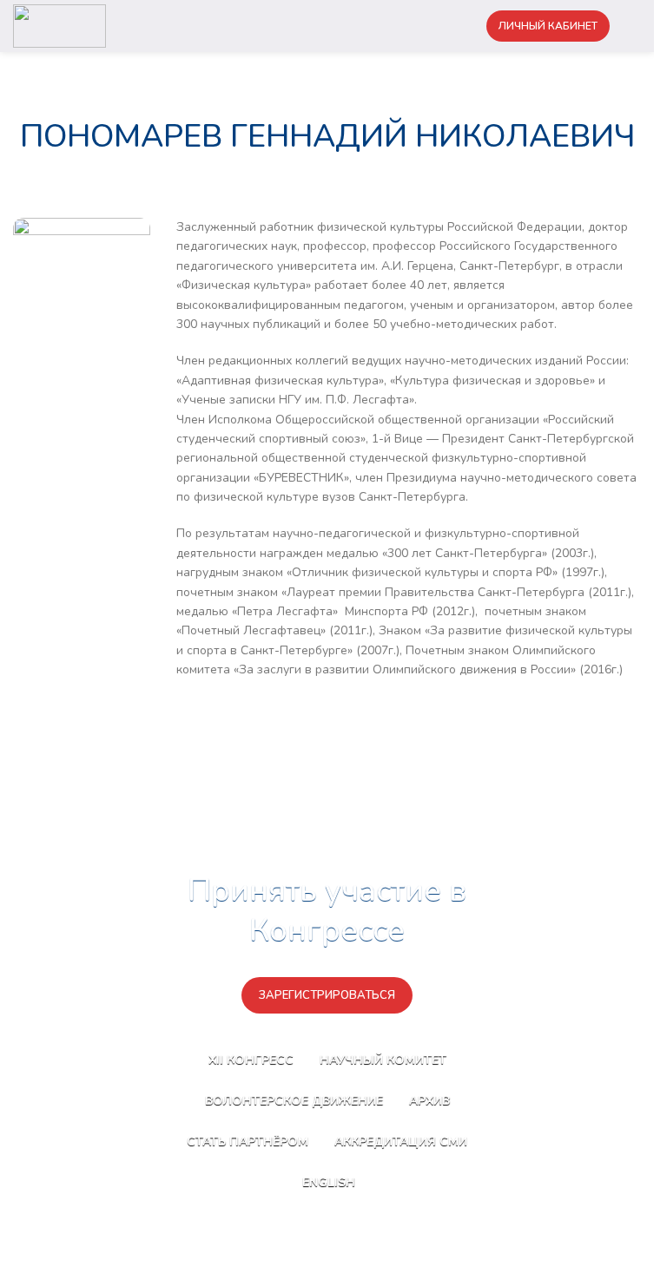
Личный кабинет (548, 26)
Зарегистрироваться (327, 995)
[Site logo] (59, 24)
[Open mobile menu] (634, 26)
